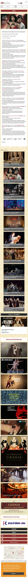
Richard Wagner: (17, 115)
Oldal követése (6, 332)
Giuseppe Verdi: (16, 40)
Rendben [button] (14, 573)
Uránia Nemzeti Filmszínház (8, 329)
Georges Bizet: (16, 98)
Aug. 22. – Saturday (14, 314)
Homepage (14, 539)
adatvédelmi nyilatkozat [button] (8, 570)
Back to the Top (14, 542)
